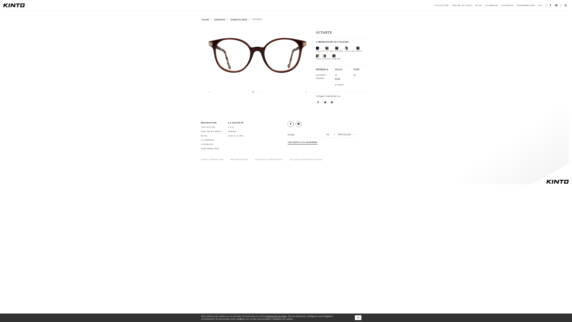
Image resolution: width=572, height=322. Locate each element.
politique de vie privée (275, 316)
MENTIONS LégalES (239, 159)
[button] (331, 135)
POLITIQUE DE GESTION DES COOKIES (306, 159)
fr (539, 5)
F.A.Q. (231, 127)
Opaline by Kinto (238, 19)
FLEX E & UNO (236, 136)
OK (358, 317)
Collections (219, 19)
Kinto (14, 5)
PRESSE (232, 131)
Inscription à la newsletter (303, 142)
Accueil (205, 19)
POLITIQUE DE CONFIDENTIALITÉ (269, 159)
